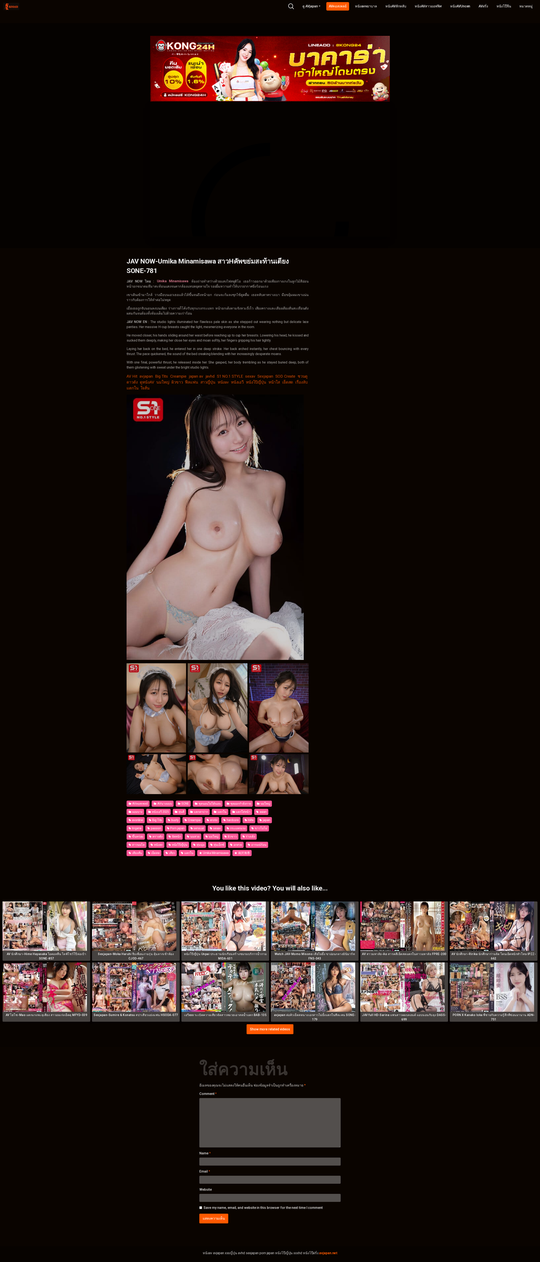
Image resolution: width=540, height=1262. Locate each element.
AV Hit (132, 376)
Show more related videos (270, 1029)
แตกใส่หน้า (242, 811)
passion (155, 828)
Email (204, 1171)
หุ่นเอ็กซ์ (218, 844)
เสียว (171, 853)
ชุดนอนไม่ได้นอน (209, 803)
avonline (137, 820)
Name (205, 1153)
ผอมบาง (137, 811)
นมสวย (195, 836)
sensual (198, 828)
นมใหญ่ (162, 382)
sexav (250, 376)
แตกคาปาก (200, 811)
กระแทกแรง (238, 828)
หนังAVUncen (460, 6)
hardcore (232, 820)
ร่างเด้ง (250, 836)
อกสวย (237, 844)
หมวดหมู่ (526, 6)
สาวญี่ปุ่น (208, 382)
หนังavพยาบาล (366, 6)
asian (263, 811)
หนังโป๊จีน (504, 6)
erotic (213, 820)
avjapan (146, 376)
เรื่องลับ (301, 382)
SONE (185, 803)
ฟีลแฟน (191, 382)
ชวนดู (303, 376)
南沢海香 (244, 853)
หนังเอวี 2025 (160, 811)
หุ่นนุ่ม (200, 844)
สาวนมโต (138, 844)
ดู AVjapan (310, 6)
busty (175, 820)
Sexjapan (265, 376)
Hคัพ (250, 820)
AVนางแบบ (164, 803)
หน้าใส (274, 382)
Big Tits (161, 376)
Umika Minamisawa (215, 853)
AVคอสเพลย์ (338, 6)
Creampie (178, 376)
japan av (196, 376)
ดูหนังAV (147, 382)
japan (266, 820)
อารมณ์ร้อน (258, 844)
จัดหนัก (176, 836)
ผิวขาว (177, 382)
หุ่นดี (181, 811)
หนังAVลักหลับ (395, 6)
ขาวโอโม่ (260, 828)
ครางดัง (157, 836)
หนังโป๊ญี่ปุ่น (256, 382)
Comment (208, 1094)
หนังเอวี (237, 382)
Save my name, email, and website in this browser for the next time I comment (263, 1208)
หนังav (223, 382)
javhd (210, 376)
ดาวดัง (132, 382)
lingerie (136, 828)
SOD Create (285, 376)
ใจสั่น (145, 388)
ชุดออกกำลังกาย (240, 803)
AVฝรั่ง (483, 6)
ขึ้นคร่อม (137, 836)
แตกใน (133, 388)
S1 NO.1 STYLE (230, 376)
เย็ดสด (287, 382)
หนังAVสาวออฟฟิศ (428, 6)
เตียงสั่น (136, 853)
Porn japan (177, 828)
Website (205, 1190)
